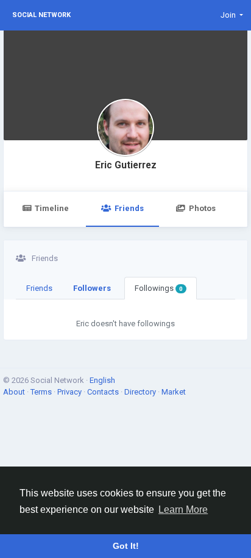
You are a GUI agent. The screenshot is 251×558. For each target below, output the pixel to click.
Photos (202, 208)
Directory (141, 391)
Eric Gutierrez (126, 165)
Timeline (52, 208)
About (15, 391)
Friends (129, 208)
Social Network (41, 15)
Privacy (70, 391)
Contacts (104, 391)
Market (173, 391)
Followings (159, 288)
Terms (42, 391)
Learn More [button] (183, 509)
